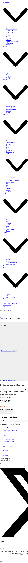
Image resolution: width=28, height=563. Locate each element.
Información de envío (8, 428)
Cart (4, 453)
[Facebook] (0, 463)
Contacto (5, 435)
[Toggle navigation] (0, 317)
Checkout (5, 455)
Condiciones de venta (8, 441)
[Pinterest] (1, 542)
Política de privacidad (8, 439)
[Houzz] (3, 542)
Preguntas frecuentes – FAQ (10, 430)
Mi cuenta (5, 450)
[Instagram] (0, 542)
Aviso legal (6, 444)
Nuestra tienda (7, 433)
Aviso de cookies (7, 446)
